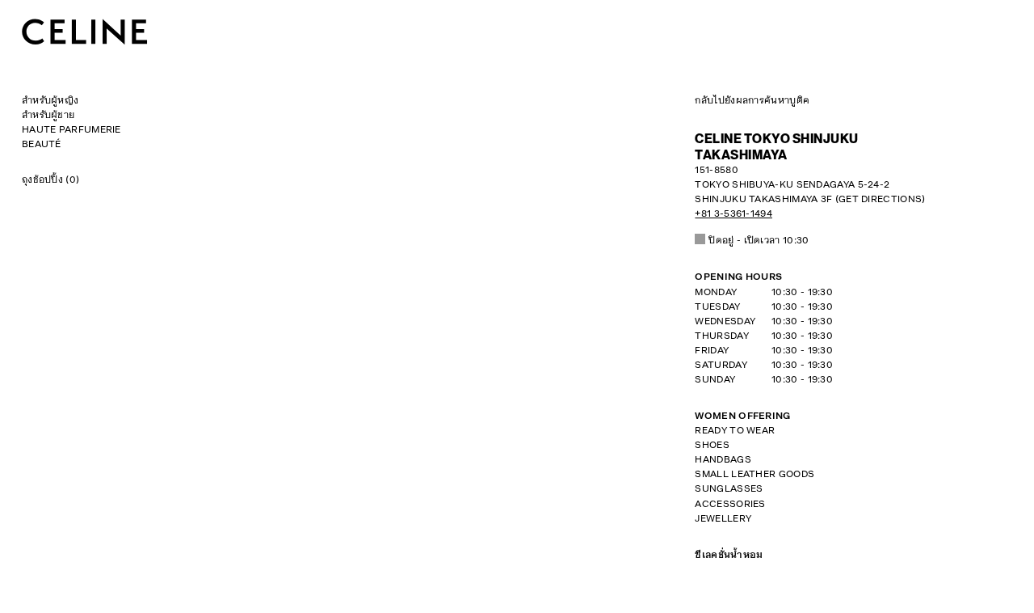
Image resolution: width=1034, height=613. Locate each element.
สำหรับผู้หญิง (50, 101)
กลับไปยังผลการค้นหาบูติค (752, 101)
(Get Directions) (810, 185)
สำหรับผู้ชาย (48, 115)
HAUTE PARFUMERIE (71, 130)
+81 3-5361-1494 (733, 214)
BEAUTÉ (41, 144)
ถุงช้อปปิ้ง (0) (50, 180)
